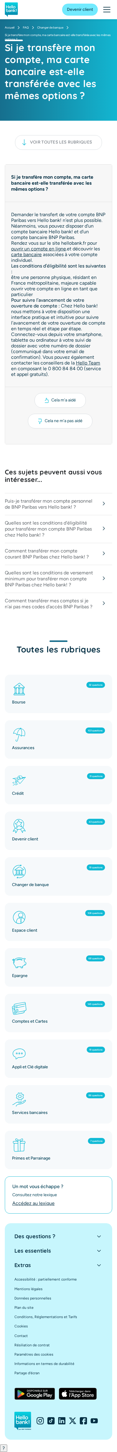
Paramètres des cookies (33, 1354)
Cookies (21, 1326)
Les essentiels (32, 1250)
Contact (21, 1336)
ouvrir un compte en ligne (38, 249)
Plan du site (24, 1307)
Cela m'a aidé (63, 400)
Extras (22, 1265)
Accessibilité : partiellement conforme (45, 1279)
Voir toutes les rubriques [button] (61, 142)
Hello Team (88, 363)
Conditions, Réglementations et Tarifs (45, 1317)
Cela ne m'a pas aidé (63, 420)
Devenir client (80, 9)
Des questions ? (34, 1236)
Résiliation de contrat (32, 1345)
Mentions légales (28, 1289)
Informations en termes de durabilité (44, 1364)
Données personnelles (32, 1298)
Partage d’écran (27, 1373)
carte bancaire (26, 254)
